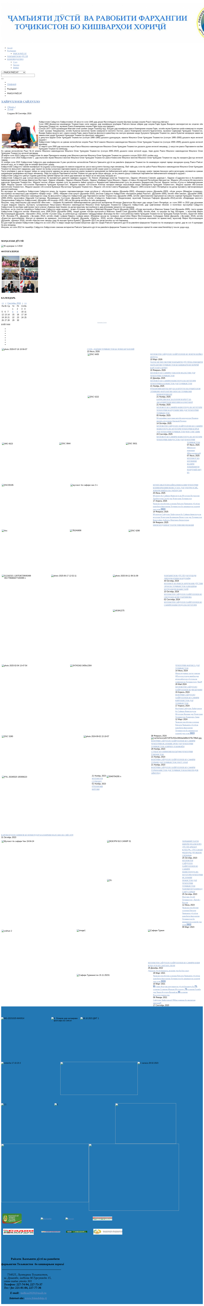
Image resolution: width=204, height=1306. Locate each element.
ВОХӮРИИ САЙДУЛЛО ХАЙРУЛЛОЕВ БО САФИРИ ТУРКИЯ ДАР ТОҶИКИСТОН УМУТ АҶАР (173, 761)
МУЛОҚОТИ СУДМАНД (97, 780)
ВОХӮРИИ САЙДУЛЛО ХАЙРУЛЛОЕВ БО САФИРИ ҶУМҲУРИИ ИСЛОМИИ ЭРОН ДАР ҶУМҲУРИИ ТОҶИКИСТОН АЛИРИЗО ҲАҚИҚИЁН (173, 743)
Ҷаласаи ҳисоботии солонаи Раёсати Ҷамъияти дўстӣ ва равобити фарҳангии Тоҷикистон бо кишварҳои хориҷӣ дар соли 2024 (176, 506)
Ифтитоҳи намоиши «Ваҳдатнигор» (194, 450)
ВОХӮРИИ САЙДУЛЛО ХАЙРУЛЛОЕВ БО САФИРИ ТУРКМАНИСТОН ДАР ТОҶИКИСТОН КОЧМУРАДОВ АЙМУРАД (174, 770)
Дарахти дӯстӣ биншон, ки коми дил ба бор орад (168, 970)
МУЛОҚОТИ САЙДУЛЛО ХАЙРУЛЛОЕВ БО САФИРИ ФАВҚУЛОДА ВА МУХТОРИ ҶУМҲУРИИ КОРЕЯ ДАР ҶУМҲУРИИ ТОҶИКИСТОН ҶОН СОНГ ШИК (180, 428)
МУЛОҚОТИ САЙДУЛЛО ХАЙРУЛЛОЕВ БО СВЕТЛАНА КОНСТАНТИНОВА (183, 595)
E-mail (10, 109)
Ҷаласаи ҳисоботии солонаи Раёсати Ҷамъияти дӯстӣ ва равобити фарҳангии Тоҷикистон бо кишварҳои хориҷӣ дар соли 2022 (192, 916)
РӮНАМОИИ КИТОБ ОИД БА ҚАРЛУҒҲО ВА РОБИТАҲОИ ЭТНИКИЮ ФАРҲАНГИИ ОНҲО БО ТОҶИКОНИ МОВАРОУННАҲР (175, 391)
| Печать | (11, 107)
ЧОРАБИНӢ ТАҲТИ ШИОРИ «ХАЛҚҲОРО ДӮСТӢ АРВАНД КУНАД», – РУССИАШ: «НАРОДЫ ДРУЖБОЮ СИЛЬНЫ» (192, 848)
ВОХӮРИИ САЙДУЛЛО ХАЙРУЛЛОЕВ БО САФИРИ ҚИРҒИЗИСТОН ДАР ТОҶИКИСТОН (187, 699)
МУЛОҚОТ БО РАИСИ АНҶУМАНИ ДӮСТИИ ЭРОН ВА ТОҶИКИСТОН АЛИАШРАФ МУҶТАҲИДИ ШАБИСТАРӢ (183, 586)
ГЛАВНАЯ (11, 84)
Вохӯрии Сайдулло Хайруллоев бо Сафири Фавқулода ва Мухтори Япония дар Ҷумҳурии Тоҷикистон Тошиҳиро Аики (189, 712)
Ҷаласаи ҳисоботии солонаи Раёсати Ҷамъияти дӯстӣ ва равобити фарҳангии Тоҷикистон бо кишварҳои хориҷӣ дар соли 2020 (176, 978)
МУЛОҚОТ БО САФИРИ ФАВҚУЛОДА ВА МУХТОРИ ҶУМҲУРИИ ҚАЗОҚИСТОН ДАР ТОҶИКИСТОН (173, 382)
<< (3, 303)
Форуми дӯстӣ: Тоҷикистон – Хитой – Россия (191, 899)
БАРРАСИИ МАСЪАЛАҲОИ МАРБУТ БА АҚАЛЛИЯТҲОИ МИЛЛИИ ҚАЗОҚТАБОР (175, 401)
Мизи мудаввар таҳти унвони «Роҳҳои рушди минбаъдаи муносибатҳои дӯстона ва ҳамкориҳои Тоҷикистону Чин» (188, 677)
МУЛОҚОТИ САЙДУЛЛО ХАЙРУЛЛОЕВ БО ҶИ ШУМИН (188, 688)
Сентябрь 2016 (14, 303)
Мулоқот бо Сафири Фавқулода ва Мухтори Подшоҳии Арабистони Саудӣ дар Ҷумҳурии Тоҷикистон (176, 497)
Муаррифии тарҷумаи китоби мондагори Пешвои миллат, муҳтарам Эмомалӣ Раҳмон (177, 419)
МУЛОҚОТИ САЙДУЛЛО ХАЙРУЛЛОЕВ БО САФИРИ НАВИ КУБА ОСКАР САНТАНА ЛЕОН (174, 964)
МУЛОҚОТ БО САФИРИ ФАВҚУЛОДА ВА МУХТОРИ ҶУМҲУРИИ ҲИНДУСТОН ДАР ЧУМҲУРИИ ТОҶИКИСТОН (179, 439)
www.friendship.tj (36, 1298)
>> (25, 303)
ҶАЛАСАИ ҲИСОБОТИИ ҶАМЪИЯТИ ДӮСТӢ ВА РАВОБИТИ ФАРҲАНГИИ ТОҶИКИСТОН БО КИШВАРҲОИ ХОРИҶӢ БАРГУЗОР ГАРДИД (176, 365)
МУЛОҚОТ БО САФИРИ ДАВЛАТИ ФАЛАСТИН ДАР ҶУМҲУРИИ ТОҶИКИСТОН (172, 374)
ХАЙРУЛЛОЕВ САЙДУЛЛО (20, 101)
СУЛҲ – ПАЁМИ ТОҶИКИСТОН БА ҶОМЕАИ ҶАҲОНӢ (110, 349)
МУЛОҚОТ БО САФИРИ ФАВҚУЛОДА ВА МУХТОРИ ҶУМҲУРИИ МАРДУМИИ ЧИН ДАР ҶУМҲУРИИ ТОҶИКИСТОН (179, 410)
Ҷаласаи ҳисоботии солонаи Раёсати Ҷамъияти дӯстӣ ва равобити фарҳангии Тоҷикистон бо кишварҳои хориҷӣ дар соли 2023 (187, 727)
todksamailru (33, 1292)
